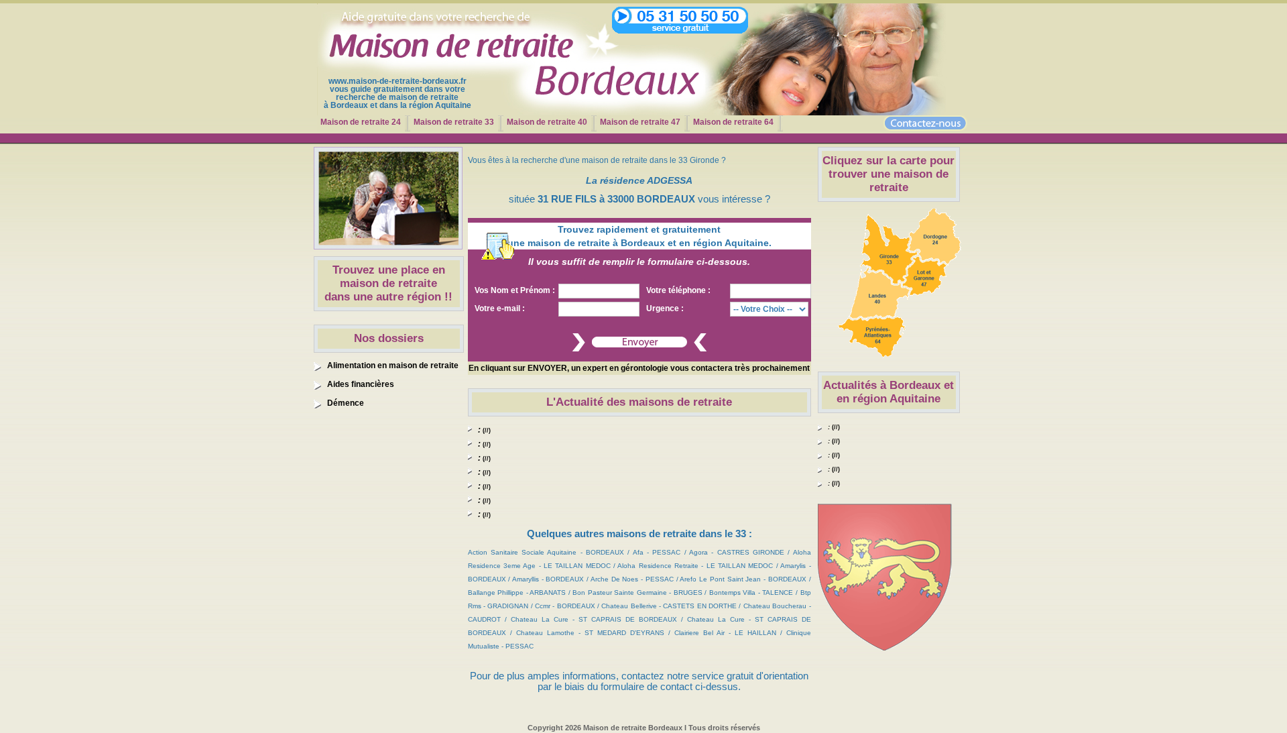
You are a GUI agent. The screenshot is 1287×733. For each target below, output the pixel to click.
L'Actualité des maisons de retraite (639, 402)
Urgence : (665, 308)
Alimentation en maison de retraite (392, 365)
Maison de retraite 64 (733, 122)
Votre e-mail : (500, 308)
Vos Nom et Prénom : (515, 290)
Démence (345, 403)
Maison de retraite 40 (547, 122)
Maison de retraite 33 (454, 122)
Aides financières (360, 384)
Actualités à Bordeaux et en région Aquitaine (888, 392)
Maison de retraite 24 (360, 122)
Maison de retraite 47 (640, 122)
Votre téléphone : (678, 290)
